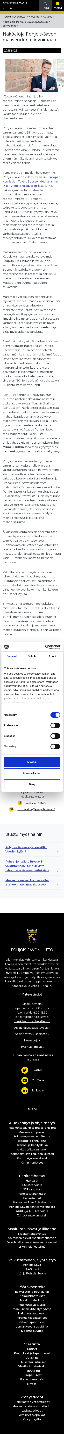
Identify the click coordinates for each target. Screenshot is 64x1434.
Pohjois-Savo (32, 1264)
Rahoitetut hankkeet (32, 1193)
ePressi (32, 1384)
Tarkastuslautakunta (32, 1313)
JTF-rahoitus (32, 1189)
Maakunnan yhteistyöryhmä (32, 1309)
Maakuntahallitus (32, 1300)
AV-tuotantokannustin (32, 1215)
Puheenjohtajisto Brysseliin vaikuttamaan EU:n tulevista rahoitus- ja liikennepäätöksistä (27, 866)
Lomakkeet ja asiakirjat (32, 1326)
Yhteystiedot (32, 1397)
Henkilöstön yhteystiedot (32, 1021)
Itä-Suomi (32, 1269)
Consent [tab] (11, 656)
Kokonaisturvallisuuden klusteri (32, 1154)
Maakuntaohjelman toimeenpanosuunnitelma (32, 1134)
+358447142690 (35, 803)
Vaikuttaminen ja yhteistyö (32, 1260)
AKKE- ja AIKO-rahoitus (32, 1211)
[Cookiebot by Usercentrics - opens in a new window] (45, 647)
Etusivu (32, 1109)
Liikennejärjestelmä (32, 1246)
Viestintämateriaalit (32, 1366)
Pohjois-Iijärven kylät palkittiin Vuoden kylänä (26, 849)
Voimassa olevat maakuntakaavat (32, 1238)
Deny (32, 784)
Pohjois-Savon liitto (14, 16)
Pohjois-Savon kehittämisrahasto (32, 1206)
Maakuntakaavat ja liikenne (32, 1229)
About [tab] (52, 656)
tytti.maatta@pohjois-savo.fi (35, 809)
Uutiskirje (32, 1357)
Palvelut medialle (32, 1379)
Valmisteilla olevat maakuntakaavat (32, 1242)
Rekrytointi (32, 1370)
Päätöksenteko (32, 1287)
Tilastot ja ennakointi (32, 1140)
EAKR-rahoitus (32, 1185)
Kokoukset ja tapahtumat (32, 1353)
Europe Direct (32, 1375)
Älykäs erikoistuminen (32, 1149)
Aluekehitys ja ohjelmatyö (32, 1123)
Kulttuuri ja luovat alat (32, 1158)
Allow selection (32, 773)
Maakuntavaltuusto (32, 1304)
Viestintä (34, 16)
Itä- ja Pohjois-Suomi (32, 1273)
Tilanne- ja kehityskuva (32, 1145)
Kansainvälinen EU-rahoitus (32, 1202)
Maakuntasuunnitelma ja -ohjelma (32, 1127)
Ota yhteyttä (32, 1419)
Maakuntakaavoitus (32, 1233)
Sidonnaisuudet (32, 1330)
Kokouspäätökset (32, 1296)
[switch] (55, 725)
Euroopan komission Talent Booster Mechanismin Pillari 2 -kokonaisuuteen (31, 181)
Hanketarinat (32, 1198)
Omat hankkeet (32, 1162)
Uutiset (47, 16)
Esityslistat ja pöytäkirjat (32, 1291)
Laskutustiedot (32, 1410)
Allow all (32, 761)
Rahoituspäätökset (32, 1322)
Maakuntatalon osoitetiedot (32, 1406)
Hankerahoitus (32, 1176)
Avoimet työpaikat (32, 1415)
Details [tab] (32, 656)
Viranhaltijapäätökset (32, 1317)
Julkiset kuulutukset (32, 1362)
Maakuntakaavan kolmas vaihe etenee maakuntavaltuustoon (27, 882)
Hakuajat (32, 1180)
